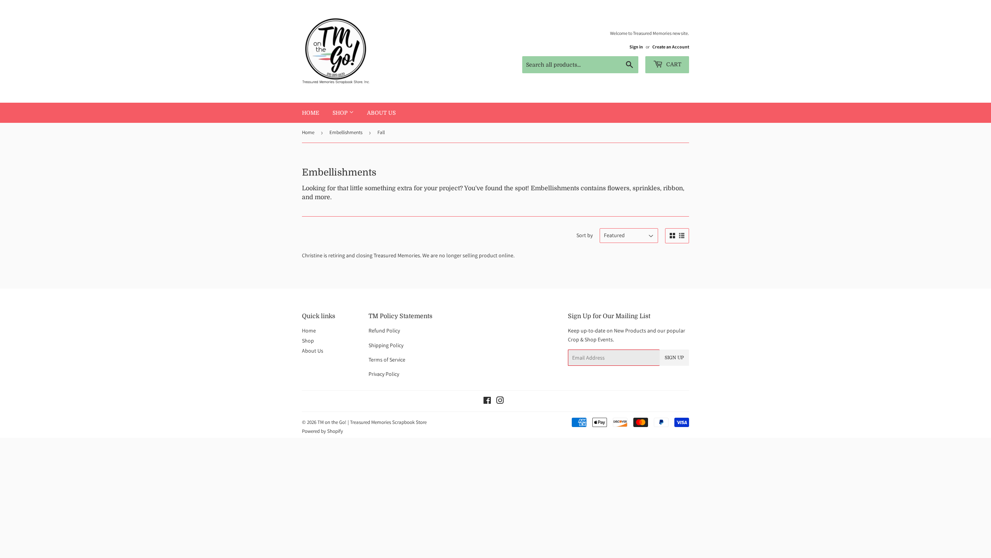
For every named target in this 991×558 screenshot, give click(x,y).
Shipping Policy (386, 345)
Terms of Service (387, 359)
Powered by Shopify (322, 431)
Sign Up (674, 357)
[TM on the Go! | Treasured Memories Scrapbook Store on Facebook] (487, 401)
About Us (381, 113)
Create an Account (670, 47)
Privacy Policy (384, 373)
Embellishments (345, 132)
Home (310, 113)
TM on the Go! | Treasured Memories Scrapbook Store (372, 422)
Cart (673, 64)
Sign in (636, 47)
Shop (341, 113)
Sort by (584, 235)
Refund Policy (384, 330)
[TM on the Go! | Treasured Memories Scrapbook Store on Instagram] (500, 401)
